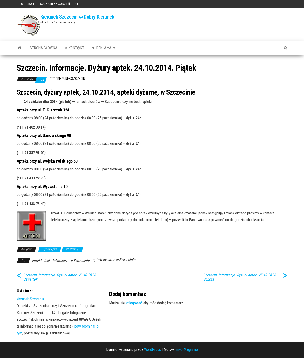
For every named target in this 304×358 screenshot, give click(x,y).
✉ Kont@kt (74, 48)
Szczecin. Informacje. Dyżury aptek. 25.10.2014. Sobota (239, 277)
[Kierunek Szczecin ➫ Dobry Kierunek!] (19, 48)
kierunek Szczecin (71, 79)
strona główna (43, 48)
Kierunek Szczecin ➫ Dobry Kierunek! (78, 17)
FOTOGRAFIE (27, 3)
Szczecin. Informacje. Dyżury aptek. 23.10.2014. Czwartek (59, 277)
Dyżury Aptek (50, 249)
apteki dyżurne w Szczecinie (113, 259)
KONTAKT (76, 4)
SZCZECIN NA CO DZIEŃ (55, 3)
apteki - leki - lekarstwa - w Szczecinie (61, 260)
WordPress (152, 349)
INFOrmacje (72, 249)
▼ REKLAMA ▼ (103, 48)
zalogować (134, 303)
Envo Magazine (187, 349)
